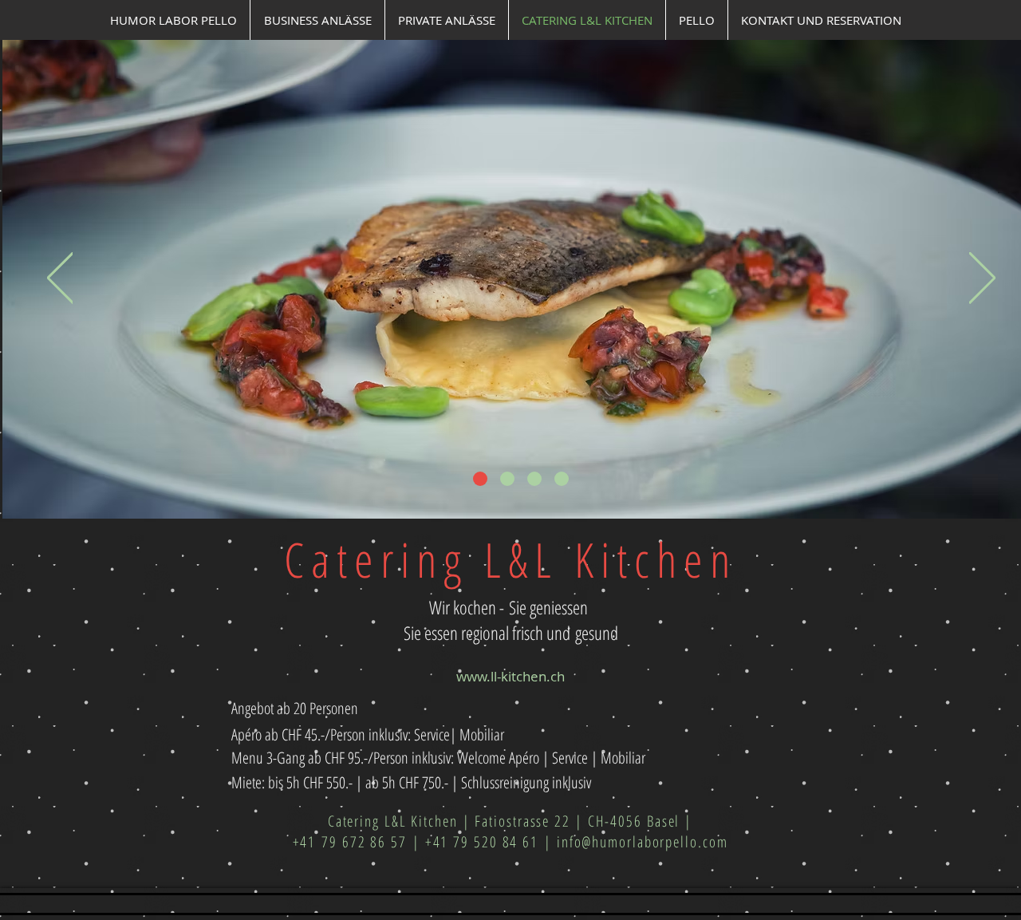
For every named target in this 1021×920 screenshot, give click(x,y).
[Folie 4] (561, 479)
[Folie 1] (480, 479)
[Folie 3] (534, 479)
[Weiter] (982, 279)
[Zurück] (60, 279)
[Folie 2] (507, 479)
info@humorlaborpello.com (642, 841)
